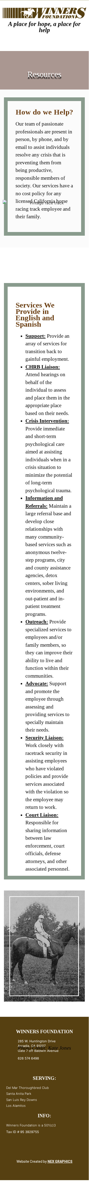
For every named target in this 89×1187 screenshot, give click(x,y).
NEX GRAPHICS (60, 1161)
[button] (23, 44)
